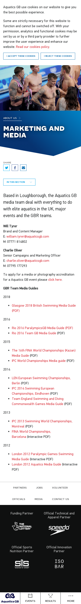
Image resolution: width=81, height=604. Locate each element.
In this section (16, 182)
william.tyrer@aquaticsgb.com (27, 236)
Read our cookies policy (32, 47)
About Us (10, 118)
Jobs (39, 487)
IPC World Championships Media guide (39, 361)
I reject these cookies (58, 56)
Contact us (60, 499)
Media (39, 499)
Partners (20, 487)
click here (55, 279)
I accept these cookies (21, 56)
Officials (18, 499)
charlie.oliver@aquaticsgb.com (27, 260)
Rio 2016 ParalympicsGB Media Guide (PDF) (42, 328)
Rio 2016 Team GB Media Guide (34, 333)
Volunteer (60, 487)
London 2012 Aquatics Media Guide (36, 464)
